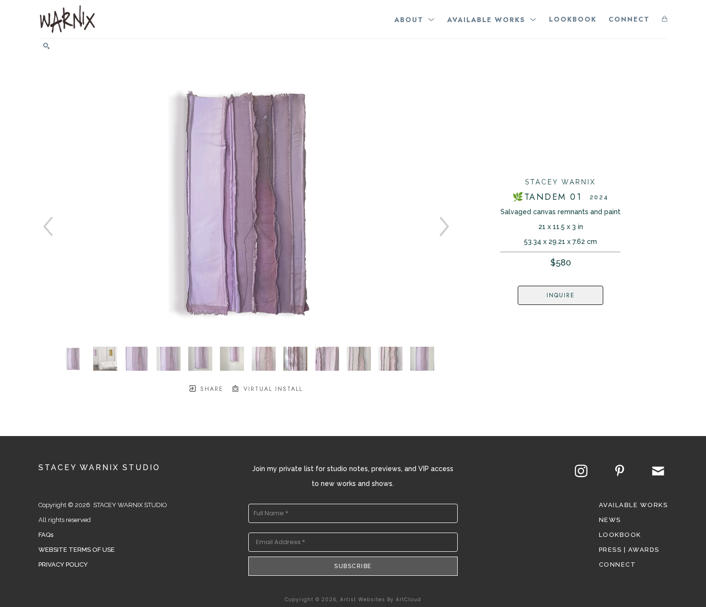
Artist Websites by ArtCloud (380, 599)
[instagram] (581, 471)
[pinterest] (619, 471)
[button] (414, 19)
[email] (658, 471)
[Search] (46, 46)
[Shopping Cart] (664, 19)
